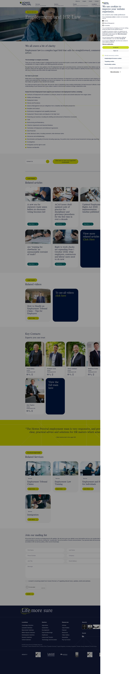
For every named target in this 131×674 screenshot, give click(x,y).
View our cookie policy (107, 44)
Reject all (115, 50)
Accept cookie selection (116, 68)
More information (115, 71)
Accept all (115, 47)
